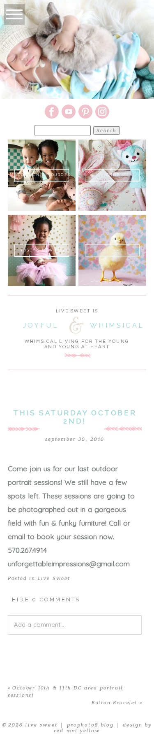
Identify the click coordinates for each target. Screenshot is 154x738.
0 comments (46, 599)
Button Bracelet (114, 702)
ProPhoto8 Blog (90, 725)
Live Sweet (54, 578)
